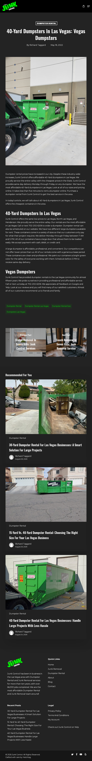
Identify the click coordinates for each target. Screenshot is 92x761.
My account (54, 720)
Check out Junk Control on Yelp (63, 727)
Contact (52, 686)
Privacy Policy (54, 711)
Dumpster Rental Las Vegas (37, 306)
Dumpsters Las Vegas (16, 312)
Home (51, 665)
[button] (88, 6)
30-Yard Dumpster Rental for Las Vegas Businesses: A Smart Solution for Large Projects (24, 714)
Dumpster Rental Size (61, 306)
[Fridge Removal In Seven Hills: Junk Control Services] (26, 342)
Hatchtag (27, 757)
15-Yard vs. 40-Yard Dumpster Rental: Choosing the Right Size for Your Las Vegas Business (24, 725)
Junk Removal (55, 669)
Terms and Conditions (58, 715)
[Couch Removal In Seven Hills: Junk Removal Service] (66, 342)
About (51, 678)
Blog (50, 682)
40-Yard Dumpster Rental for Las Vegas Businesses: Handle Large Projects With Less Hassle (23, 736)
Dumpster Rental (46, 23)
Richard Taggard (38, 45)
